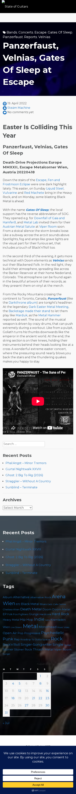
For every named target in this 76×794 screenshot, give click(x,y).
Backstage (16, 311)
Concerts (25, 32)
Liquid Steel (55, 188)
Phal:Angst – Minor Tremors (26, 463)
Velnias (44, 37)
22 (40, 698)
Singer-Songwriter (36, 644)
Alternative (21, 597)
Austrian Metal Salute (19, 226)
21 (33, 698)
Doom (46, 609)
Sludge (67, 645)
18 (13, 698)
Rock (57, 638)
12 (19, 691)
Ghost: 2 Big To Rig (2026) (24, 475)
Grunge (34, 614)
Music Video (63, 627)
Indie (39, 619)
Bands (12, 32)
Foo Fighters (20, 614)
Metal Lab (31, 222)
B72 (18, 604)
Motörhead (48, 627)
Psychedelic (52, 632)
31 (6, 713)
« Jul (6, 723)
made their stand (37, 311)
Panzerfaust (13, 37)
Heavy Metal (11, 619)
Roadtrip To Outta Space (35, 639)
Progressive (32, 633)
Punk (8, 638)
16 (47, 691)
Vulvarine (10, 192)
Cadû (49, 604)
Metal (30, 626)
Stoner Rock (23, 649)
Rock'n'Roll (11, 644)
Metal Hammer (49, 315)
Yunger (6, 654)
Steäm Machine (18, 107)
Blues (43, 604)
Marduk (21, 315)
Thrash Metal (43, 649)
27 (26, 705)
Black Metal (30, 604)
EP (5, 614)
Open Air (10, 633)
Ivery (47, 620)
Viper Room (48, 226)
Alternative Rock (40, 597)
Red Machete (34, 192)
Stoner (8, 649)
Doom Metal (61, 609)
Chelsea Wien (11, 609)
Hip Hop (26, 619)
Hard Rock (60, 614)
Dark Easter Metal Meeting (48, 307)
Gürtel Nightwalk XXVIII (23, 469)
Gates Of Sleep (60, 32)
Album (7, 597)
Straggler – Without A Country (28, 481)
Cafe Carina (59, 604)
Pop (20, 633)
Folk (9, 614)
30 (47, 705)
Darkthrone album (23, 302)
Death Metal (31, 609)
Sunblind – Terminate (21, 487)
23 (47, 698)
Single (58, 644)
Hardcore (45, 614)
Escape (40, 32)
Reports (30, 37)
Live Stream (16, 627)
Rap (17, 639)
